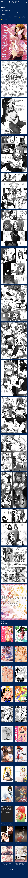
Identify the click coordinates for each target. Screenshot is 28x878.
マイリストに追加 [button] (6, 10)
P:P (10, 16)
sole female (22, 18)
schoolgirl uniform (13, 18)
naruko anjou (5, 16)
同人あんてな (15, 869)
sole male (4, 19)
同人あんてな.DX (14, 2)
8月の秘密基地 (22, 16)
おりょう (15, 16)
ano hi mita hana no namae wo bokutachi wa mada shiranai (13, 13)
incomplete (5, 18)
